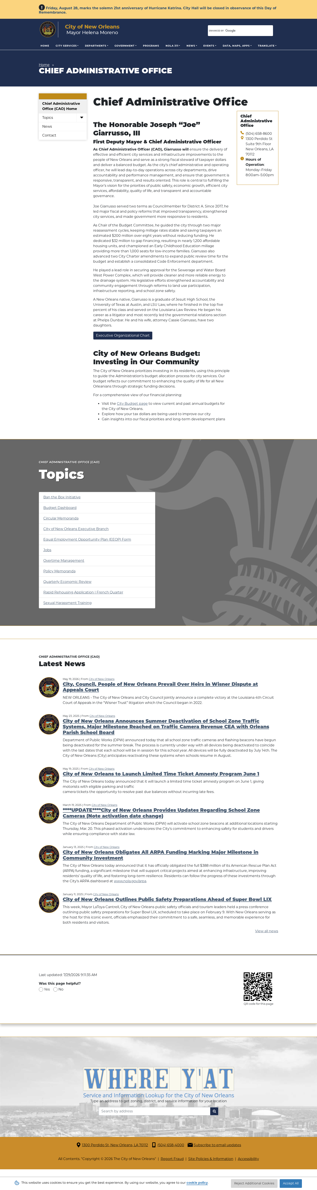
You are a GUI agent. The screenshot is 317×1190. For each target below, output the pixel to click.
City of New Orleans (102, 679)
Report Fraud (172, 1159)
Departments (95, 45)
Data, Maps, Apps (236, 45)
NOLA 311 (172, 45)
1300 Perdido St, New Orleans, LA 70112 (115, 1145)
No (60, 989)
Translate (266, 45)
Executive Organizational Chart (123, 335)
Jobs (47, 550)
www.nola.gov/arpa (130, 881)
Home (45, 45)
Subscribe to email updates (217, 1145)
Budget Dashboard (60, 508)
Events (208, 45)
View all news (266, 931)
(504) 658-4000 (170, 1145)
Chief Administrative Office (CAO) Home (61, 106)
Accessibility (248, 1159)
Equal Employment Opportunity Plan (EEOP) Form (87, 539)
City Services (66, 45)
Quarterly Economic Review (67, 582)
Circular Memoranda (60, 518)
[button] (82, 117)
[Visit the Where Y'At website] (158, 1082)
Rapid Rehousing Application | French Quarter (83, 592)
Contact (49, 135)
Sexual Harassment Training (67, 603)
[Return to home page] (80, 29)
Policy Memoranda (59, 571)
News (191, 45)
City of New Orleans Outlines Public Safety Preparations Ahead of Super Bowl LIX (167, 899)
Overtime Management (63, 561)
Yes (47, 989)
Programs (151, 45)
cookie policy (197, 1183)
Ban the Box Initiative (62, 497)
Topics (47, 118)
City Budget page (132, 404)
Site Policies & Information (210, 1159)
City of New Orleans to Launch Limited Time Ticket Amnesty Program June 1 (161, 774)
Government (125, 45)
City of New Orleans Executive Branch (76, 529)
